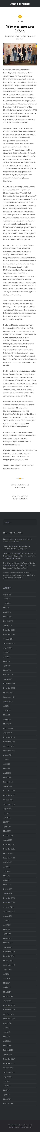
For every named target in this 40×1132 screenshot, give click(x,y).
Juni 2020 (6, 925)
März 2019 (7, 992)
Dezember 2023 (9, 737)
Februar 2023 (8, 782)
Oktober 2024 (8, 693)
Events (20, 21)
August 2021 (7, 862)
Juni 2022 (6, 818)
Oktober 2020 (8, 907)
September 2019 (9, 965)
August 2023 (7, 755)
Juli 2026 (6, 599)
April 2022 (7, 827)
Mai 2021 (6, 876)
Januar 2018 (7, 1054)
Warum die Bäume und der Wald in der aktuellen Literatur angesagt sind (16, 547)
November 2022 (9, 795)
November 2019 (9, 956)
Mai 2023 (6, 768)
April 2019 (7, 987)
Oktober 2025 (8, 639)
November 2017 (9, 1063)
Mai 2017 (6, 1090)
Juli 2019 (6, 974)
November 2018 (9, 1010)
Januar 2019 (7, 1001)
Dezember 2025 (9, 630)
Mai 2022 (6, 822)
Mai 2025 (6, 661)
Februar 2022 (8, 835)
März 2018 (7, 1045)
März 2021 (7, 885)
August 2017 (7, 1077)
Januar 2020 (7, 947)
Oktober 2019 (8, 961)
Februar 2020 (8, 943)
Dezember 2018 (9, 1005)
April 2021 (7, 880)
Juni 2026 (6, 603)
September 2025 (9, 643)
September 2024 (9, 697)
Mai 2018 (6, 1037)
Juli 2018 (6, 1028)
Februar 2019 (8, 996)
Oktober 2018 (8, 1014)
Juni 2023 (6, 764)
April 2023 (7, 773)
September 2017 (9, 1072)
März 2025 (7, 670)
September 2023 (9, 751)
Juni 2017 (6, 1086)
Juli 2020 (6, 920)
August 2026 (7, 594)
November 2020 (9, 902)
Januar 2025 (7, 679)
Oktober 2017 (8, 1068)
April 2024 (7, 719)
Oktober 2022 (8, 800)
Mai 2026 (6, 608)
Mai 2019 (6, 983)
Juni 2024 (6, 710)
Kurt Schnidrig (20, 3)
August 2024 (7, 701)
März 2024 (7, 724)
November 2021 (9, 849)
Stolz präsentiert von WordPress (19, 1125)
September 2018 (9, 1019)
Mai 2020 (6, 929)
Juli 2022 (6, 813)
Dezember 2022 (9, 791)
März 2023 (7, 777)
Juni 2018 (6, 1032)
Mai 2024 (6, 715)
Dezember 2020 (9, 898)
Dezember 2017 (9, 1059)
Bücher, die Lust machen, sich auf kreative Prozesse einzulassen (18, 540)
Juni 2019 (6, 978)
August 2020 (7, 916)
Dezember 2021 (9, 844)
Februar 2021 (8, 889)
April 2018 (7, 1041)
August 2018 (7, 1023)
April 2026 (7, 612)
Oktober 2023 (8, 746)
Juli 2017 (6, 1081)
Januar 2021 (7, 894)
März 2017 (7, 1099)
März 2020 (7, 938)
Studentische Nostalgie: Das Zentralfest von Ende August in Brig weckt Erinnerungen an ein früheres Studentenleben (19, 555)
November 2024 (9, 688)
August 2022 (7, 809)
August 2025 (7, 648)
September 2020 (9, 911)
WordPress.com (26, 1127)
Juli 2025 (6, 652)
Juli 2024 (6, 706)
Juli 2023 (6, 760)
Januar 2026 (7, 625)
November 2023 (9, 742)
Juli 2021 (6, 867)
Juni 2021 (6, 871)
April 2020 (7, 934)
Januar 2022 (7, 840)
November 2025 (9, 634)
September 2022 (9, 804)
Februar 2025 (8, 675)
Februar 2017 (8, 1104)
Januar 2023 (7, 786)
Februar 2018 (8, 1050)
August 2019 (7, 969)
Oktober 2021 (8, 853)
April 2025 (7, 666)
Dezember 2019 (9, 952)
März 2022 (7, 831)
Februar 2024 (8, 728)
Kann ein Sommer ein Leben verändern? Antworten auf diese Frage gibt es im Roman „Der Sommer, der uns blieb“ (19, 575)
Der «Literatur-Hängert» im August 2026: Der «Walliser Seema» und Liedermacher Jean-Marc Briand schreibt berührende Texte (19, 565)
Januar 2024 (7, 733)
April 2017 (7, 1095)
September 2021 (9, 858)
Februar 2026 (8, 621)
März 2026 (7, 617)
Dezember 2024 (9, 684)
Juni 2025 (6, 657)
